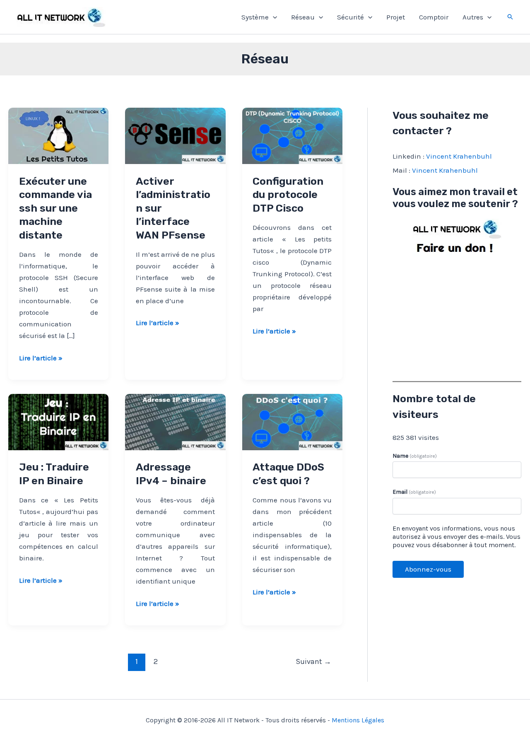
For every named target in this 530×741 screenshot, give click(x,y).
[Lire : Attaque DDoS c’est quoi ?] (292, 421)
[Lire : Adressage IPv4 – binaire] (175, 421)
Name (415, 455)
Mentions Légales (358, 720)
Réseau (303, 17)
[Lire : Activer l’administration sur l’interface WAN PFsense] (175, 135)
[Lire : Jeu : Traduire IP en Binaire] (58, 421)
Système (255, 17)
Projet (395, 17)
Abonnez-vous (428, 569)
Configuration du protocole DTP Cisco (288, 194)
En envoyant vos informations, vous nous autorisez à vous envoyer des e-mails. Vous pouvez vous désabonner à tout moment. (456, 536)
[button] (273, 17)
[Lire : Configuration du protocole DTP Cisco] (292, 135)
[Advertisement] (457, 317)
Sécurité (350, 17)
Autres (473, 17)
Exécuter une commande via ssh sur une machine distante (55, 208)
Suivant (313, 661)
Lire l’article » (41, 358)
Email (414, 491)
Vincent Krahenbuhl (459, 156)
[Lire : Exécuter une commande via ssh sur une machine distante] (58, 135)
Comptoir (433, 17)
